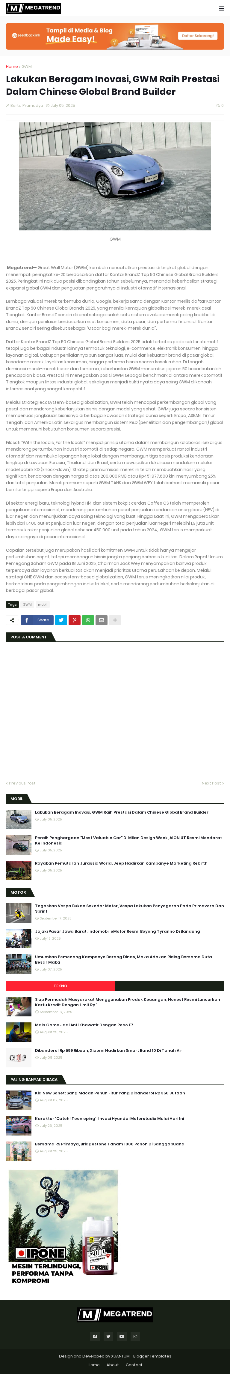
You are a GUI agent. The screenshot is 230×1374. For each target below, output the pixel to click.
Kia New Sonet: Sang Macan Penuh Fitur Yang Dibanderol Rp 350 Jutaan (110, 1093)
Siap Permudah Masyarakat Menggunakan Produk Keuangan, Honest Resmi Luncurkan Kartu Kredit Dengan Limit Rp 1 (127, 1002)
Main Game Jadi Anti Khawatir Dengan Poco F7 (84, 1025)
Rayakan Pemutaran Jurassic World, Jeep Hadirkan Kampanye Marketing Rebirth (121, 863)
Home (12, 66)
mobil (42, 604)
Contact (134, 1365)
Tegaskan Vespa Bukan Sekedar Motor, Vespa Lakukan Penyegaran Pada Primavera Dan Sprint (129, 908)
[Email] (102, 620)
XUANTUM (120, 1356)
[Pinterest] (75, 620)
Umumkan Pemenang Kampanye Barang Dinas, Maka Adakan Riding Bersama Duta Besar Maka (123, 959)
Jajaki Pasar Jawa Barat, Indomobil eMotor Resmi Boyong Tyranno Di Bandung (117, 931)
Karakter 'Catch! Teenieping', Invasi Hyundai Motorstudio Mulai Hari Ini (109, 1118)
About (113, 1365)
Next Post (211, 783)
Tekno (60, 986)
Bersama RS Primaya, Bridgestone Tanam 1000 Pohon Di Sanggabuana (109, 1144)
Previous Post (22, 783)
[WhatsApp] (88, 620)
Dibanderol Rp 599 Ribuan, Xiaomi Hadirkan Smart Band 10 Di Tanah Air (108, 1050)
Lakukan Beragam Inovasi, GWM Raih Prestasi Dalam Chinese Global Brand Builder (121, 812)
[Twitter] (61, 620)
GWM (27, 66)
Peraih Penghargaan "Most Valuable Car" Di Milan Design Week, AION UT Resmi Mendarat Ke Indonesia (128, 840)
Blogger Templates (152, 1356)
